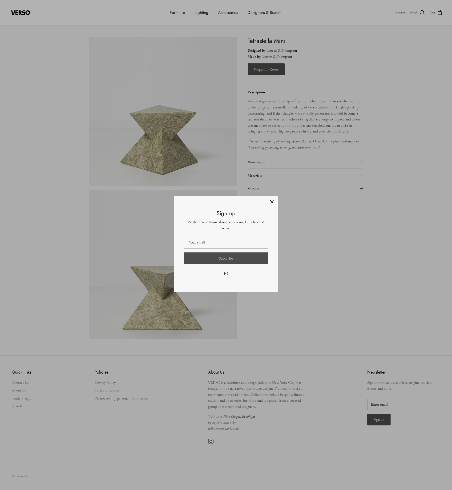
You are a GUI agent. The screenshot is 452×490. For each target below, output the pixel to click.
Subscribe (226, 258)
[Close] (272, 202)
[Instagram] (226, 273)
